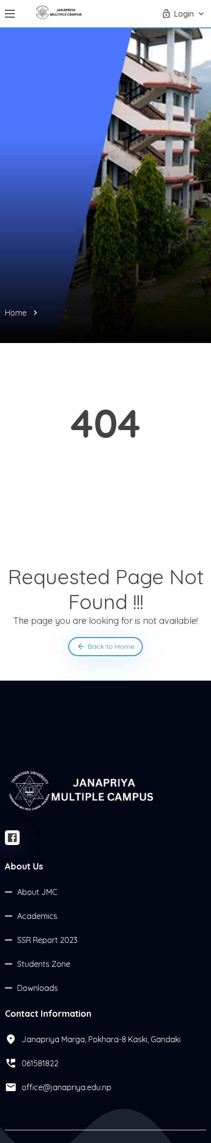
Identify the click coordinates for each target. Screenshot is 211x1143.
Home (15, 313)
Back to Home (111, 646)
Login (184, 14)
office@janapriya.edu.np (66, 1087)
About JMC (37, 892)
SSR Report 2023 (47, 940)
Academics (37, 916)
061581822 (40, 1063)
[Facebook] (12, 837)
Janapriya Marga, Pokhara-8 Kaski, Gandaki (101, 1039)
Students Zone (43, 964)
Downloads (37, 988)
